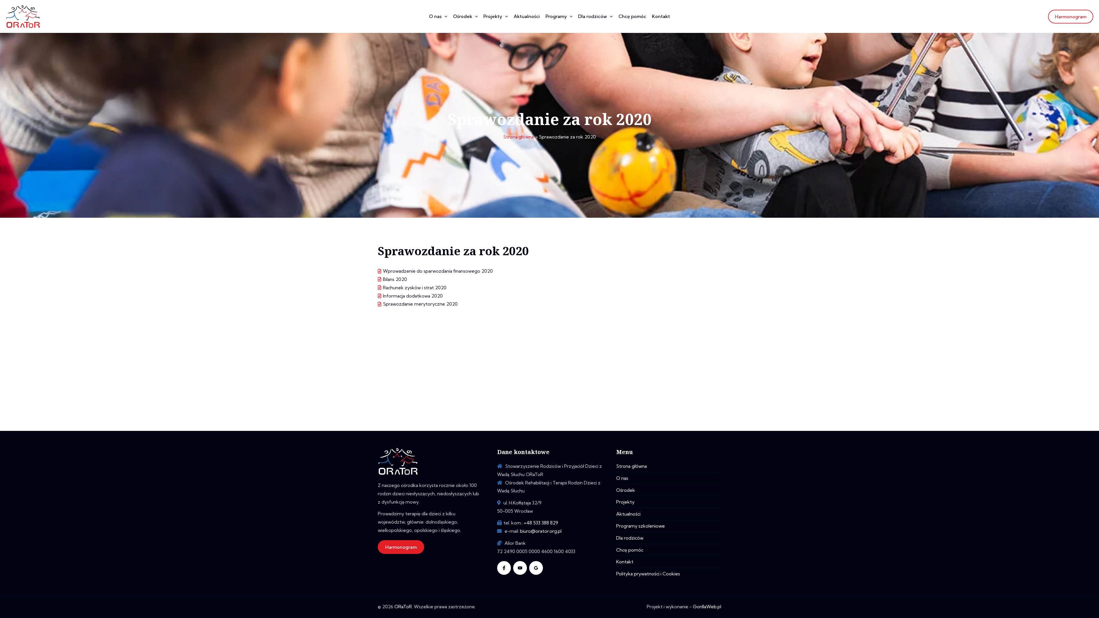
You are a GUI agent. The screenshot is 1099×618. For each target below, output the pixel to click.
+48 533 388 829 (541, 523)
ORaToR (403, 606)
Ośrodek (462, 16)
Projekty (492, 16)
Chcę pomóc (632, 16)
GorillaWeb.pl (707, 606)
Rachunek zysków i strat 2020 (414, 287)
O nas (435, 16)
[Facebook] (504, 568)
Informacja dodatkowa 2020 (413, 296)
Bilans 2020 (395, 279)
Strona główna (631, 466)
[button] (444, 16)
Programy (556, 16)
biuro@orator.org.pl (541, 531)
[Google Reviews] (536, 568)
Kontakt (661, 16)
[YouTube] (520, 568)
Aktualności (527, 16)
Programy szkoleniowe (640, 526)
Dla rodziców (592, 16)
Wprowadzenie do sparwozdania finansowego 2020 (438, 271)
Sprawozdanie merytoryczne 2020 (420, 304)
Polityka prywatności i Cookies (648, 574)
